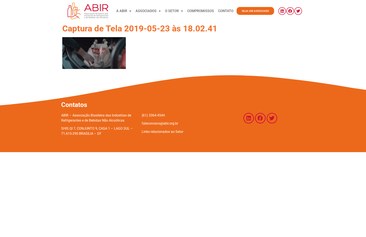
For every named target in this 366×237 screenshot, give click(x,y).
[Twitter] (298, 11)
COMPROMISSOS (200, 11)
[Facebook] (290, 11)
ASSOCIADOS (146, 11)
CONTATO (225, 11)
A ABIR (121, 11)
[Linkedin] (282, 11)
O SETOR (172, 11)
